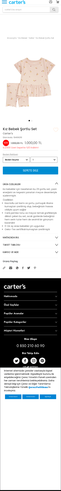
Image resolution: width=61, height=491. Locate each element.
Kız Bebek (23, 38)
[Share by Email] (11, 267)
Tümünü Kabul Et (13, 397)
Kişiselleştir (48, 397)
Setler (32, 38)
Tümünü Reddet (30, 397)
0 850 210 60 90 (30, 346)
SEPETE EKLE (30, 170)
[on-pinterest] (43, 362)
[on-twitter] (17, 362)
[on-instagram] (34, 362)
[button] (29, 120)
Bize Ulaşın (30, 339)
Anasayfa (12, 38)
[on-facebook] (26, 362)
